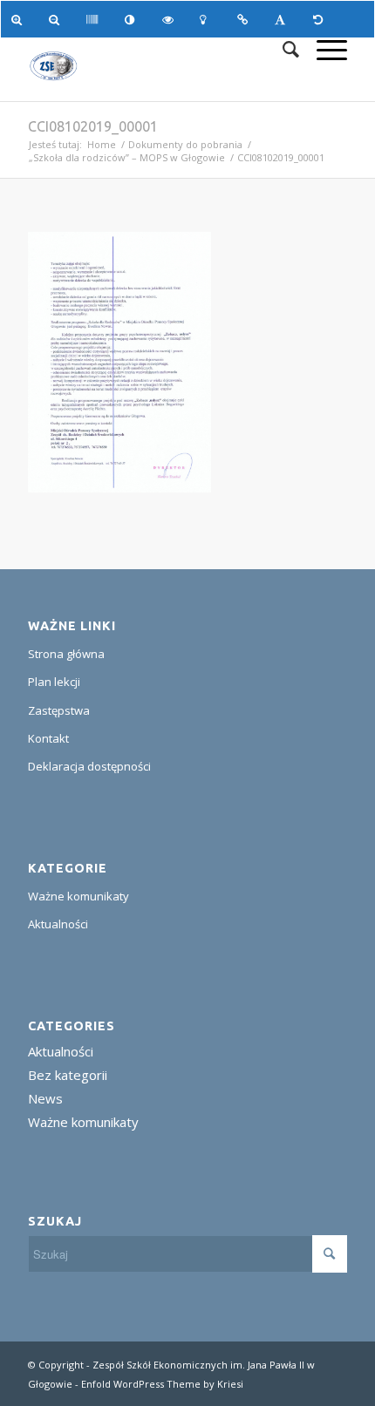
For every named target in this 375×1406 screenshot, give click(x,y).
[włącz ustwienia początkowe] (321, 19)
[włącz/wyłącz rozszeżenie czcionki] (283, 19)
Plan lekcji (54, 681)
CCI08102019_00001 (93, 126)
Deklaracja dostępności (89, 766)
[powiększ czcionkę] (19, 19)
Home (101, 144)
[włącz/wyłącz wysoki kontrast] (133, 19)
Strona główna (66, 654)
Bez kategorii (67, 1074)
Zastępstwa (59, 710)
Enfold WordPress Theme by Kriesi (162, 1383)
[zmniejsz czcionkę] (57, 19)
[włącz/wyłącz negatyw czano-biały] (170, 19)
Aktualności (58, 924)
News (45, 1098)
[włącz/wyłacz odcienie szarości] (94, 19)
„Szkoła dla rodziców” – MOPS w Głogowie (127, 157)
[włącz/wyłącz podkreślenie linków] (245, 19)
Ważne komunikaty (78, 896)
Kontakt (48, 738)
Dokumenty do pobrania (185, 144)
